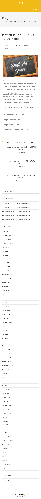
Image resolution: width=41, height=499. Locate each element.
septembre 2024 (7, 287)
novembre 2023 (7, 322)
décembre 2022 (7, 354)
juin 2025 (5, 251)
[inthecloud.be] (20, 496)
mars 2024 (5, 306)
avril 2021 (5, 433)
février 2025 (6, 267)
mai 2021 (5, 429)
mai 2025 (5, 255)
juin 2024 (5, 294)
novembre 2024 (7, 279)
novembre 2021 (7, 405)
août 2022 (5, 370)
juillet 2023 (5, 326)
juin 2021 (5, 425)
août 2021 (5, 417)
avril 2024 (5, 302)
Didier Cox (9, 46)
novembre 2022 (7, 358)
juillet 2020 (5, 449)
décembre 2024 (7, 275)
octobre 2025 (6, 239)
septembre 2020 (7, 441)
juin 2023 (5, 330)
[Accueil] (2, 21)
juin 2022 (5, 378)
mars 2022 (5, 389)
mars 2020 (5, 461)
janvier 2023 (6, 350)
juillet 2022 (5, 374)
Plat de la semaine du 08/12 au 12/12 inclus (16, 207)
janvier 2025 (6, 271)
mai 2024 (5, 298)
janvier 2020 (6, 468)
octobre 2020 (6, 437)
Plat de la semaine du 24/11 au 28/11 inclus (16, 215)
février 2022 (6, 393)
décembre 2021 (7, 401)
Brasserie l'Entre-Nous (15, 9)
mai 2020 (5, 457)
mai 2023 (5, 334)
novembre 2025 (7, 235)
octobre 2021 (6, 409)
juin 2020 (5, 453)
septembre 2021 (7, 413)
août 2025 (5, 247)
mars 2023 (5, 342)
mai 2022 (5, 381)
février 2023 (6, 346)
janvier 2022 (6, 397)
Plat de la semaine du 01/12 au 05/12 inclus (16, 211)
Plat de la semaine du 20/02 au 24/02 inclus (20, 162)
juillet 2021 (5, 421)
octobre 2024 (6, 283)
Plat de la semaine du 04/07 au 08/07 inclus (20, 176)
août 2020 (5, 445)
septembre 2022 (7, 366)
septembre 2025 (7, 243)
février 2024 (6, 310)
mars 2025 (5, 263)
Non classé (9, 48)
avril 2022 (5, 385)
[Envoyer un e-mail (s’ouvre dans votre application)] (22, 3)
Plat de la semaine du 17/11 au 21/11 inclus (16, 219)
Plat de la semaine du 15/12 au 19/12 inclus (16, 203)
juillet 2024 (5, 291)
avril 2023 (5, 338)
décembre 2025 (7, 231)
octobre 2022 (6, 362)
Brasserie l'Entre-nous (22, 494)
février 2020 (6, 464)
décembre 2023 (7, 318)
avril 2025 (5, 259)
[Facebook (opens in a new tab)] (19, 3)
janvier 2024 (6, 314)
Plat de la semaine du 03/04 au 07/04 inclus (20, 148)
